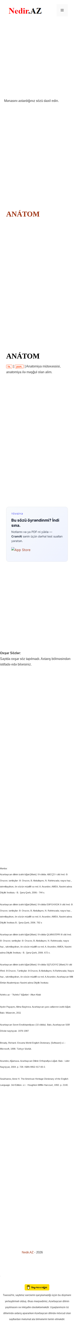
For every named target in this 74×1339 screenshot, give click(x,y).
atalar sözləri (7, 1275)
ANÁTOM (23, 214)
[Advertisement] (37, 59)
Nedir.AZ (28, 1252)
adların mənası (7, 1281)
